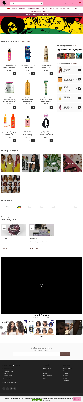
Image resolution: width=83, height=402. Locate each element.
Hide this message (37, 400)
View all (73, 63)
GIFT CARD (62, 8)
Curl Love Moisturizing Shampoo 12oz (28, 135)
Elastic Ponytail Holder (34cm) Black (46, 134)
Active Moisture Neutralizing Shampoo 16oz (27, 101)
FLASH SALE (14, 8)
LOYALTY (69, 8)
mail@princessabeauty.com (11, 382)
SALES (75, 8)
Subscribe (66, 354)
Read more (6, 248)
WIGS (57, 8)
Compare (65, 378)
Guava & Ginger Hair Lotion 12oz (9, 134)
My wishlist (65, 375)
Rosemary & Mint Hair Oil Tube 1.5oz (46, 100)
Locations (45, 378)
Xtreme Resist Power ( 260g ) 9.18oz (28, 67)
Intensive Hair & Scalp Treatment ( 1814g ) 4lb (9, 101)
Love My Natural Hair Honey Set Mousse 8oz (9, 67)
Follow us (76, 45)
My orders (65, 370)
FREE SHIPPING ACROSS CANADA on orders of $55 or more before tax (41, 14)
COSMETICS (22, 8)
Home (8, 8)
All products (66, 380)
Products (45, 373)
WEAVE (52, 8)
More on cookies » (47, 400)
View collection (25, 41)
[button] (1, 25)
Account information (68, 368)
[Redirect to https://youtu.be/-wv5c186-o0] (41, 285)
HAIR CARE (44, 8)
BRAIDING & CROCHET (33, 8)
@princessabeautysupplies (70, 49)
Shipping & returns (47, 375)
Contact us (45, 370)
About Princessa (47, 368)
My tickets (65, 373)
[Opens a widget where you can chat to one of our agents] (76, 399)
